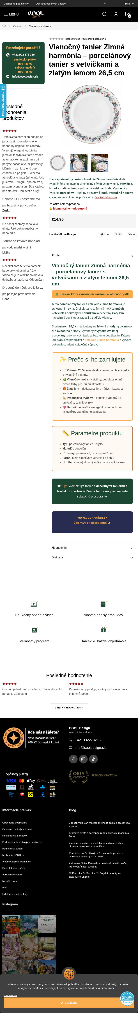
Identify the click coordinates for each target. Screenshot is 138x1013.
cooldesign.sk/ (83, 759)
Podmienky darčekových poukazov (22, 842)
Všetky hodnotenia (69, 707)
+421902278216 (88, 740)
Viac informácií (105, 988)
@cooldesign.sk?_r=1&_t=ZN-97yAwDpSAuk (93, 759)
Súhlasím (71, 1002)
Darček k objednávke (14, 868)
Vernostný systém (12, 874)
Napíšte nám (9, 881)
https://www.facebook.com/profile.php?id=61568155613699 (73, 759)
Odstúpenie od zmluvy (15, 894)
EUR (127, 3)
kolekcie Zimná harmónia (102, 340)
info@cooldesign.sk (90, 748)
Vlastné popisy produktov (16, 861)
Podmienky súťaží (12, 848)
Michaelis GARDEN (13, 855)
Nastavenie (10, 995)
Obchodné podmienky (16, 3)
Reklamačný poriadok (14, 835)
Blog (4, 887)
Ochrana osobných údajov (51, 3)
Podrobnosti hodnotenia (93, 39)
